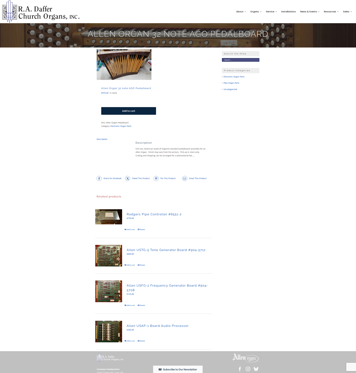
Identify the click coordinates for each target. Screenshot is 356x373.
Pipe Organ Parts (231, 83)
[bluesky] (256, 369)
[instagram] (248, 369)
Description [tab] (102, 139)
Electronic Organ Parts (121, 126)
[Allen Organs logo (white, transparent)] (245, 353)
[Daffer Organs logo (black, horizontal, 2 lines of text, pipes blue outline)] (40, 1)
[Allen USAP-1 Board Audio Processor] (108, 331)
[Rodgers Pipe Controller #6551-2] (108, 216)
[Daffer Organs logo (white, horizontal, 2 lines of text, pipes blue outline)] (110, 354)
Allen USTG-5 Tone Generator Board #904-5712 (166, 250)
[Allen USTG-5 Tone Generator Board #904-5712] (108, 256)
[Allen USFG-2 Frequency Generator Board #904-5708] (108, 291)
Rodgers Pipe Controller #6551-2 (154, 214)
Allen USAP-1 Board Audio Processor (158, 326)
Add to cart (128, 110)
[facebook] (240, 369)
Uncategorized (230, 89)
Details (142, 229)
